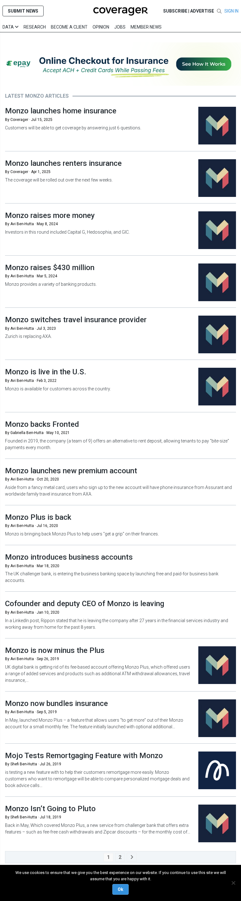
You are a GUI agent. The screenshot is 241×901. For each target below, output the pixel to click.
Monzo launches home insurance (60, 110)
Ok (120, 889)
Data (9, 27)
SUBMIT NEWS (23, 11)
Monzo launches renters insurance (63, 163)
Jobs (120, 27)
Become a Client (69, 27)
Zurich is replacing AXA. (28, 336)
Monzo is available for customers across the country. (58, 388)
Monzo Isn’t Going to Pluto (50, 808)
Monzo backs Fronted (42, 424)
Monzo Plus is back (38, 517)
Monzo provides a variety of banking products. (51, 284)
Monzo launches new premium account (71, 470)
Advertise (202, 11)
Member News (146, 27)
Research (35, 27)
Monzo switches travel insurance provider (76, 319)
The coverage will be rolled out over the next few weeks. (59, 179)
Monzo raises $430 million (49, 267)
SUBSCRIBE (175, 11)
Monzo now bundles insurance (56, 703)
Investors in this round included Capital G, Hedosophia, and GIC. (68, 232)
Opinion (101, 27)
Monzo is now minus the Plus (54, 650)
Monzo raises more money (50, 215)
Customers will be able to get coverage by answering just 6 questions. (73, 127)
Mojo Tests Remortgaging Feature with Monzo (84, 755)
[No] (233, 883)
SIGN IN (231, 11)
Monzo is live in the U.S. (45, 371)
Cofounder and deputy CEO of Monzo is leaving (84, 603)
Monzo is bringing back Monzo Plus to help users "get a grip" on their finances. (82, 533)
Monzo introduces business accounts (69, 557)
